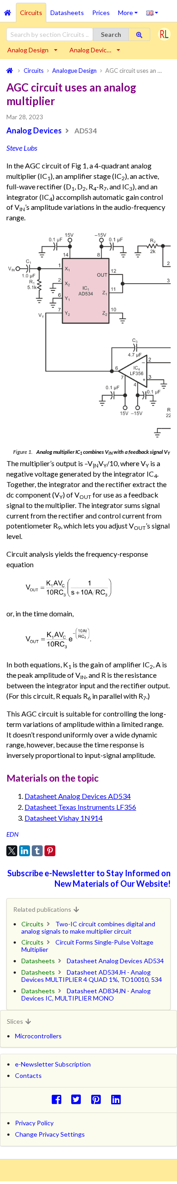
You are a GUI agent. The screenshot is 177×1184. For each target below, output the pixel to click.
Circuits (31, 12)
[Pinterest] (49, 850)
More (130, 9)
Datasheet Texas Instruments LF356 (80, 807)
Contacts (28, 1075)
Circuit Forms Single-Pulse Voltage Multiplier (87, 945)
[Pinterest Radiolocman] (99, 1099)
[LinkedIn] (24, 850)
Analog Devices (34, 130)
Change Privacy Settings (50, 1134)
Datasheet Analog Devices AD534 (78, 796)
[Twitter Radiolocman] (79, 1099)
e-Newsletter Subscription (53, 1064)
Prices (101, 12)
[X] (11, 850)
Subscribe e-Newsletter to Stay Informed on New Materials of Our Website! (89, 878)
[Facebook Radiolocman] (59, 1099)
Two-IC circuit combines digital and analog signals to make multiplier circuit (88, 927)
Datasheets (67, 12)
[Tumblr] (37, 850)
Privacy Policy (34, 1123)
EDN (12, 834)
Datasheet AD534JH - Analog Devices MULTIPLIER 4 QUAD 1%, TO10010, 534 (91, 975)
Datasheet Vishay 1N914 (64, 817)
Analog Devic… (90, 50)
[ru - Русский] (152, 12)
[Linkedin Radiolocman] (118, 1099)
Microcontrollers (38, 1036)
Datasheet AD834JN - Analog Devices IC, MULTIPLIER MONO (86, 994)
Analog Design (28, 50)
